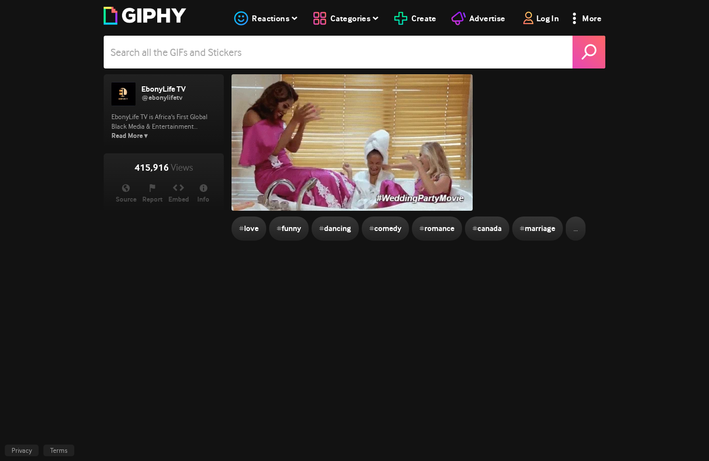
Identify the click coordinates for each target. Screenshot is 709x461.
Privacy (22, 450)
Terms (59, 450)
